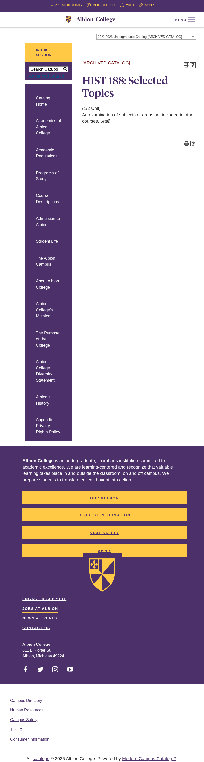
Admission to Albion (48, 221)
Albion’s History (43, 400)
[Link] (90, 19)
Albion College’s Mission (44, 309)
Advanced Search (46, 76)
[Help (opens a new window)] (193, 65)
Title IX (16, 729)
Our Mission (104, 498)
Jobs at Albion (40, 609)
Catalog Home (43, 101)
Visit (130, 5)
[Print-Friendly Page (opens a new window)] (186, 65)
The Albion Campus (45, 261)
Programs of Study (47, 176)
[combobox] (146, 37)
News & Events (39, 618)
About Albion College (47, 284)
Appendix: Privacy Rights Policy (48, 425)
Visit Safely (104, 533)
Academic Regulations (47, 153)
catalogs (41, 758)
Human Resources (26, 710)
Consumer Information (29, 739)
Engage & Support (44, 599)
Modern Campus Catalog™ (149, 758)
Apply (150, 5)
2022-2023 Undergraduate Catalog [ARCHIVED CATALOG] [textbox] (140, 37)
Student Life (47, 241)
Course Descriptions (47, 198)
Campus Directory (26, 700)
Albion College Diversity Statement (45, 371)
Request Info (104, 5)
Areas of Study (69, 5)
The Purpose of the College (47, 339)
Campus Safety (23, 720)
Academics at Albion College (48, 126)
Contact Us (36, 628)
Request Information (104, 515)
